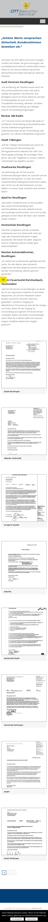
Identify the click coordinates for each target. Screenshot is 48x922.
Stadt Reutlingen (12, 391)
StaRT (6, 792)
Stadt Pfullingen (11, 858)
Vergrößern (23, 365)
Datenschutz (31, 919)
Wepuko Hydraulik (12, 458)
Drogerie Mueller (11, 525)
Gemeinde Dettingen (13, 725)
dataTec (7, 592)
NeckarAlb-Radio (12, 658)
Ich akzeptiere (17, 919)
